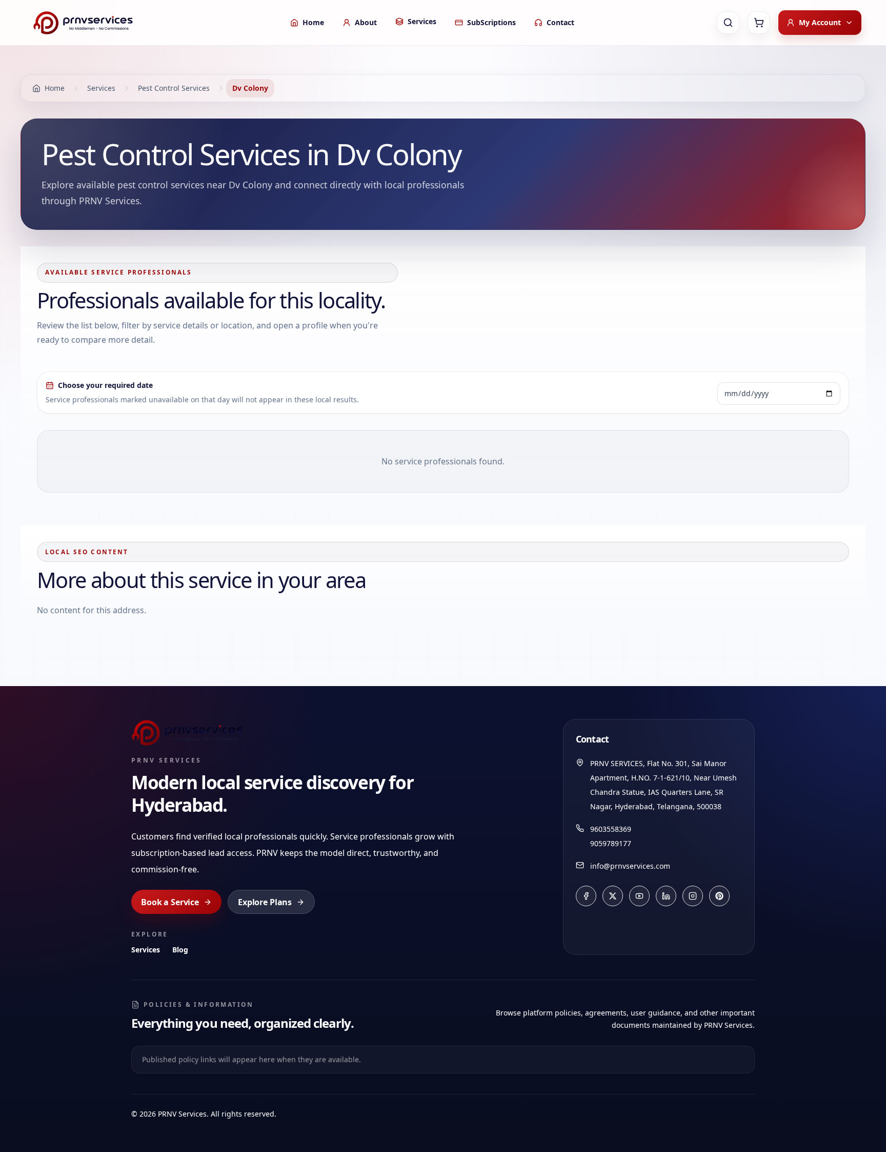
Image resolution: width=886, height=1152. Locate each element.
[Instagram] (692, 896)
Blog (180, 949)
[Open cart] (759, 22)
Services (145, 949)
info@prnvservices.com (630, 866)
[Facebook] (586, 896)
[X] (612, 896)
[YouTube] (639, 896)
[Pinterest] (719, 896)
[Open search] (728, 22)
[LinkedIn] (666, 896)
